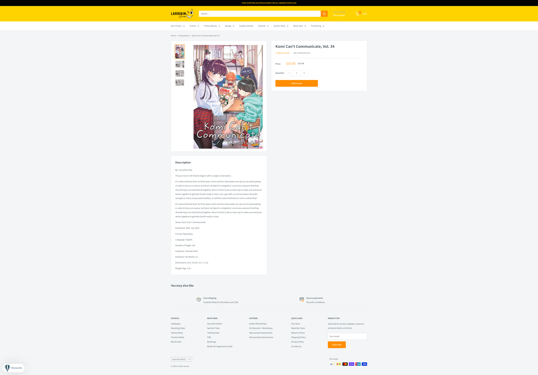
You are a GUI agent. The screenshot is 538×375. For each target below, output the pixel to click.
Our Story (295, 323)
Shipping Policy (298, 337)
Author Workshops (258, 323)
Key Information (214, 323)
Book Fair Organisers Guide (219, 346)
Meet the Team (298, 328)
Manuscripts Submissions (261, 337)
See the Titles (213, 328)
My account (339, 15)
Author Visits (279, 25)
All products (184, 35)
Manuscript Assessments (260, 332)
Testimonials (213, 332)
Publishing (316, 25)
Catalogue (175, 323)
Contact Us (296, 346)
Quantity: (280, 72)
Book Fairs (298, 25)
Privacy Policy (297, 341)
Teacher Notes (177, 337)
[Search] (324, 14)
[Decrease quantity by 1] (289, 73)
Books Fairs (176, 341)
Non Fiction (176, 25)
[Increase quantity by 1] (304, 73)
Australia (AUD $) (179, 359)
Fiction (193, 25)
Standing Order (178, 328)
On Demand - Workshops (261, 328)
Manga (228, 25)
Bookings (211, 341)
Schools (262, 25)
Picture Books (210, 25)
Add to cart (296, 83)
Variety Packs (177, 332)
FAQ (209, 337)
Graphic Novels (246, 25)
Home (173, 35)
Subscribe (337, 344)
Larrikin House (282, 53)
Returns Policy (298, 332)
